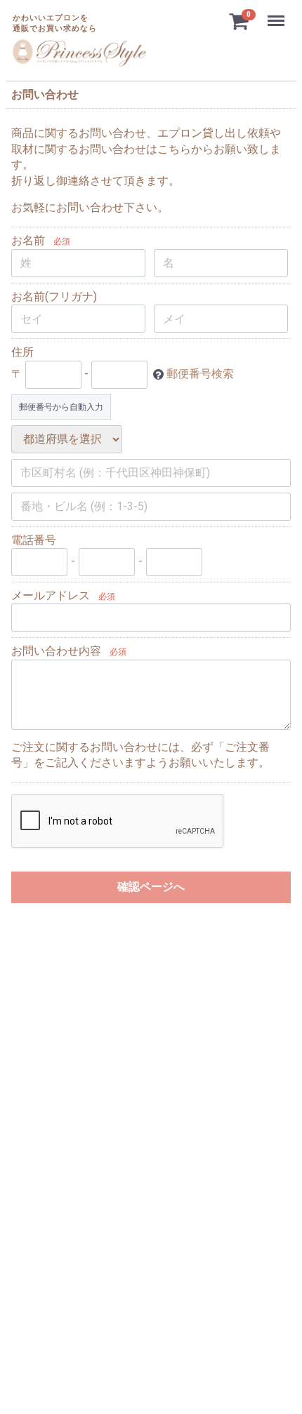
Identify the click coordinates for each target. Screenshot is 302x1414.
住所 (22, 352)
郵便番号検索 (200, 373)
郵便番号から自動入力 (61, 407)
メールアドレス (50, 595)
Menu (277, 13)
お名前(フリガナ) (54, 296)
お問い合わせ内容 (56, 651)
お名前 (28, 240)
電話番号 (33, 540)
